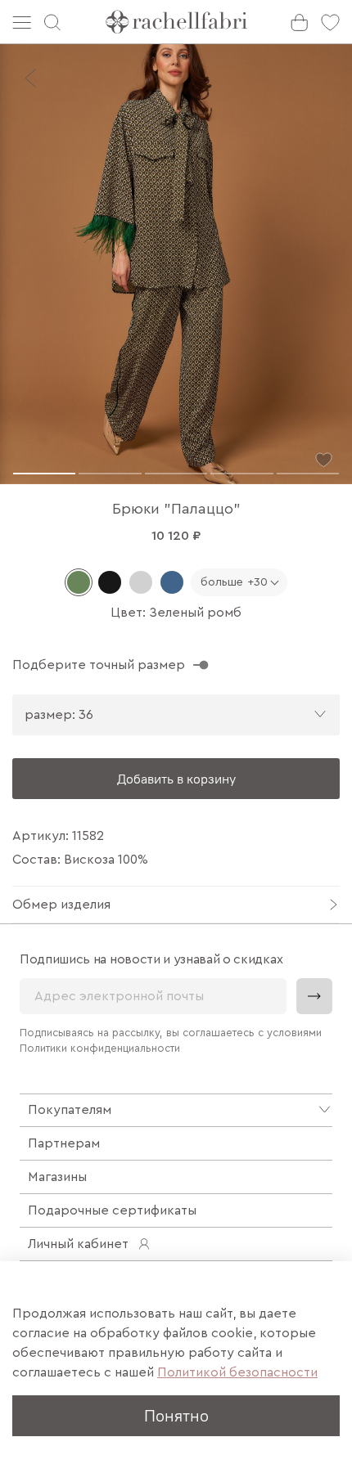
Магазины (57, 1176)
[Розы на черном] (109, 582)
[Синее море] (171, 582)
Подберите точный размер (98, 664)
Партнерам (64, 1143)
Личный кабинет (78, 1244)
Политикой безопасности (237, 1372)
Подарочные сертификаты (112, 1210)
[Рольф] (140, 582)
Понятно (176, 1415)
